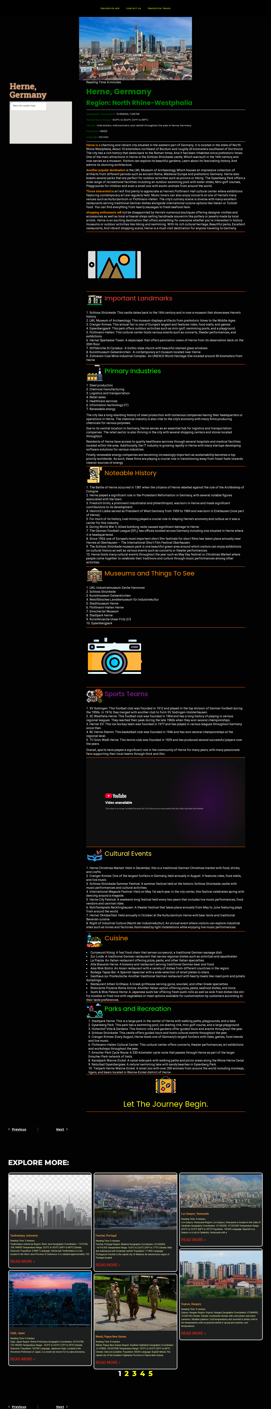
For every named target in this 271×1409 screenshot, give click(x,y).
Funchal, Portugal (106, 1235)
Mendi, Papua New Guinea (111, 1336)
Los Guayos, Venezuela (195, 1213)
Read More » (22, 1261)
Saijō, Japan (17, 1333)
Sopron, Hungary (191, 1304)
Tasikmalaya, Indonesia (24, 1235)
